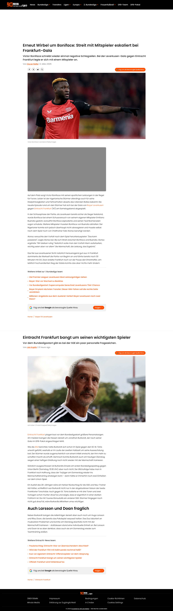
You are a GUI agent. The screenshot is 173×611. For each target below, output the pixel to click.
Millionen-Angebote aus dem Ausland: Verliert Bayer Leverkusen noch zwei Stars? (64, 297)
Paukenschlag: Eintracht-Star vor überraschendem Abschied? (59, 545)
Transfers (56, 4)
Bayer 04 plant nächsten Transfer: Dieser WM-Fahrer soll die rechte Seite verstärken (63, 290)
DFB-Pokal (135, 4)
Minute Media (33, 602)
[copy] (42, 69)
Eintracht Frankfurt (42, 208)
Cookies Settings (115, 602)
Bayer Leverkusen (95, 205)
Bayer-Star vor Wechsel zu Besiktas (46, 281)
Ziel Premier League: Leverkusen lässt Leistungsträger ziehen (58, 277)
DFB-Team (123, 4)
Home (30, 316)
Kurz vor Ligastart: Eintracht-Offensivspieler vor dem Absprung (59, 554)
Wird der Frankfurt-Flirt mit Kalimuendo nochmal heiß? (55, 550)
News (32, 4)
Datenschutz (140, 598)
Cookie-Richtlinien (115, 598)
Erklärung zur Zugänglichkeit (62, 602)
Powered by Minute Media (80, 609)
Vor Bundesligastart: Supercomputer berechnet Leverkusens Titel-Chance (64, 285)
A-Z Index (89, 602)
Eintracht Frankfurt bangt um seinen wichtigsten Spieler (55, 558)
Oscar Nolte (32, 64)
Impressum (54, 598)
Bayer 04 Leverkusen (43, 316)
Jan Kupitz (32, 347)
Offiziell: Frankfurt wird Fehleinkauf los (46, 562)
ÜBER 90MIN (32, 598)
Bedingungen (91, 598)
